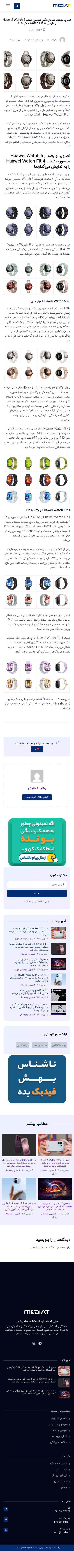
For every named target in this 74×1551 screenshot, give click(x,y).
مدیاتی (56, 96)
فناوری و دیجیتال (35, 29)
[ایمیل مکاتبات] (6, 1519)
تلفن (68, 1508)
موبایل (16, 938)
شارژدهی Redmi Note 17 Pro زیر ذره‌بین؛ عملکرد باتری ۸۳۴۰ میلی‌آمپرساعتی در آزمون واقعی (28, 978)
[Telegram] (40, 1343)
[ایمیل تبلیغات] (6, 1530)
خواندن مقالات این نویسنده (37, 797)
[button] (8, 6)
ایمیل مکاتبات (64, 1518)
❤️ (37, 749)
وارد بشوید (37, 1247)
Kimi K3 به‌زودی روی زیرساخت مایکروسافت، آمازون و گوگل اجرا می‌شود (29, 991)
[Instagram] (34, 1343)
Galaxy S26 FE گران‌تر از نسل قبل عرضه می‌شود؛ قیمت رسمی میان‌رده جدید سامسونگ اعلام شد (28, 947)
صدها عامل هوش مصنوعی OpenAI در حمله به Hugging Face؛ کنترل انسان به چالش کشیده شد (29, 1008)
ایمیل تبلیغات (65, 1529)
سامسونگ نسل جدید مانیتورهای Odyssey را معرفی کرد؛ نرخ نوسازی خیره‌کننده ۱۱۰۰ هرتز (31, 962)
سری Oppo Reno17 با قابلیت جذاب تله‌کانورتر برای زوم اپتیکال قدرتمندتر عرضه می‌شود (28, 932)
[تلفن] (6, 1509)
